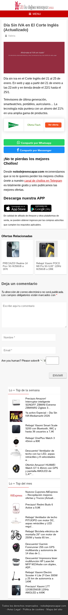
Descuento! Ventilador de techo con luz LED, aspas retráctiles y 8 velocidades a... (40, 455)
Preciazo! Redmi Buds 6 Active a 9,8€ (39, 506)
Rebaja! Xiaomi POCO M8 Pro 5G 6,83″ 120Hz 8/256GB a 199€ (48, 266)
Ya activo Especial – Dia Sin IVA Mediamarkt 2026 (41, 414)
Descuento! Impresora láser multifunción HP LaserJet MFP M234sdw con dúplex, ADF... (41, 563)
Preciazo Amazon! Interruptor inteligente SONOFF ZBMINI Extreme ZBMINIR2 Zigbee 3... (40, 403)
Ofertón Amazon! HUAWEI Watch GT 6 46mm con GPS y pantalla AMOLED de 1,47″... (41, 469)
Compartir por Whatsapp (34, 142)
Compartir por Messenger (34, 150)
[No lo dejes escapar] (34, 9)
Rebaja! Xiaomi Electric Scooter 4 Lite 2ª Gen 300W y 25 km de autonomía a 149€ (41, 577)
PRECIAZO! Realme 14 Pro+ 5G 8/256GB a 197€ (15, 266)
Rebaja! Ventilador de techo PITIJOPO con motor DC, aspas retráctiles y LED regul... (41, 522)
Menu (37, 13)
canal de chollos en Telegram (43, 180)
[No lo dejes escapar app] (16, 211)
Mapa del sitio (54, 609)
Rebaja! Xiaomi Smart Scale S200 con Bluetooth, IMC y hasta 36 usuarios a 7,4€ (41, 428)
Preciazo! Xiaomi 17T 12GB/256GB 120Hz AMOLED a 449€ (37, 589)
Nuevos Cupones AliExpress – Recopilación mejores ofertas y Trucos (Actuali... (41, 494)
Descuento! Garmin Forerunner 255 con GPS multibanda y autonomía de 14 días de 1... (41, 549)
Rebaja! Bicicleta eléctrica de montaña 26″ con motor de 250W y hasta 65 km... (41, 534)
